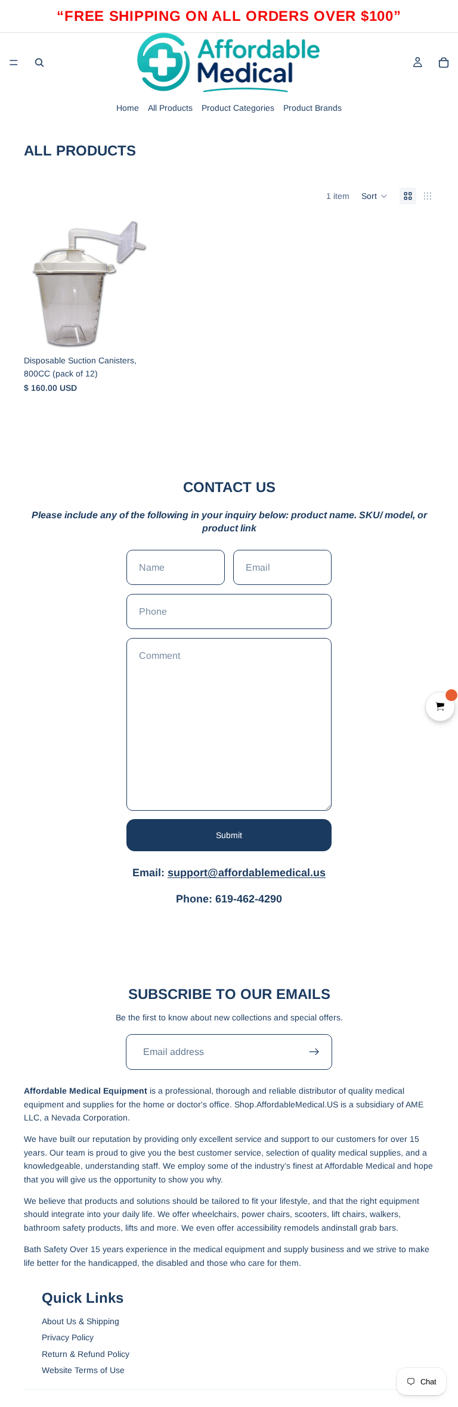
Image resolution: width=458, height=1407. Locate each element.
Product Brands (312, 108)
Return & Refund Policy (85, 1354)
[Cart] (444, 62)
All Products (170, 108)
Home (127, 108)
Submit (229, 835)
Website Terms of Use (83, 1370)
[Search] (39, 62)
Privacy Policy (68, 1337)
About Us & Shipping (80, 1321)
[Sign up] (314, 1051)
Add (146, 330)
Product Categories (238, 108)
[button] (374, 196)
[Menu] (13, 62)
